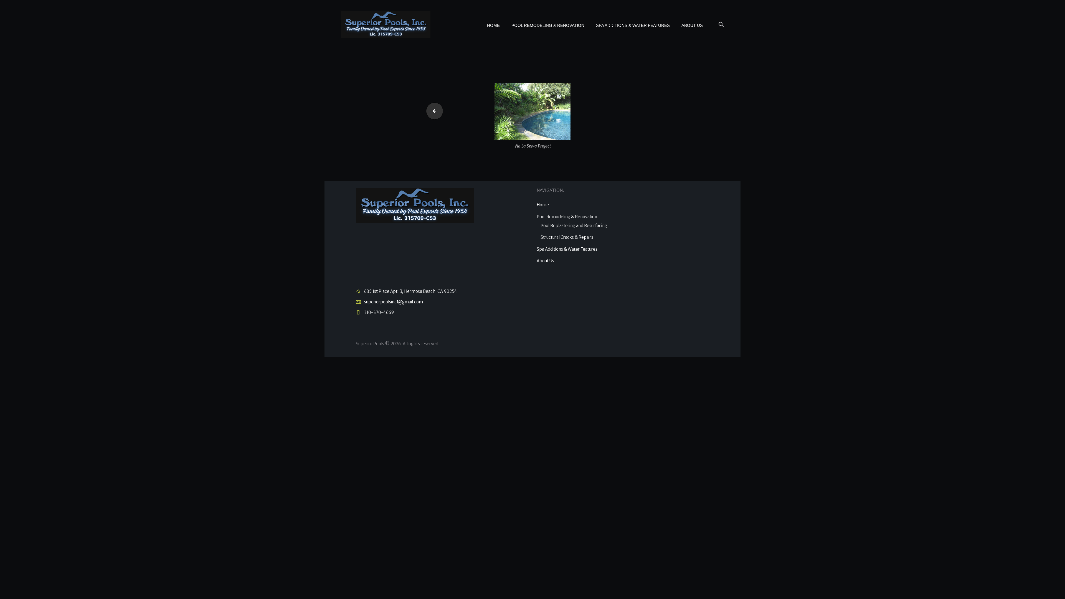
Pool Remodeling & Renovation (567, 216)
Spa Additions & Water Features (567, 249)
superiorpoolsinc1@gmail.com (393, 301)
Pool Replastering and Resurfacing (574, 225)
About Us (545, 260)
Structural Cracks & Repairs (567, 237)
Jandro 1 (432, 110)
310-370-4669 (379, 312)
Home (543, 204)
